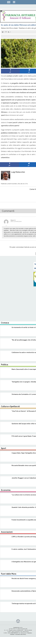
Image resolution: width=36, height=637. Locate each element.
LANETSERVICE (14, 632)
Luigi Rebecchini (18, 172)
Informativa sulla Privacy (20, 634)
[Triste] (28, 195)
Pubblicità (12, 634)
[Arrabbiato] (9, 195)
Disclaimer (29, 632)
